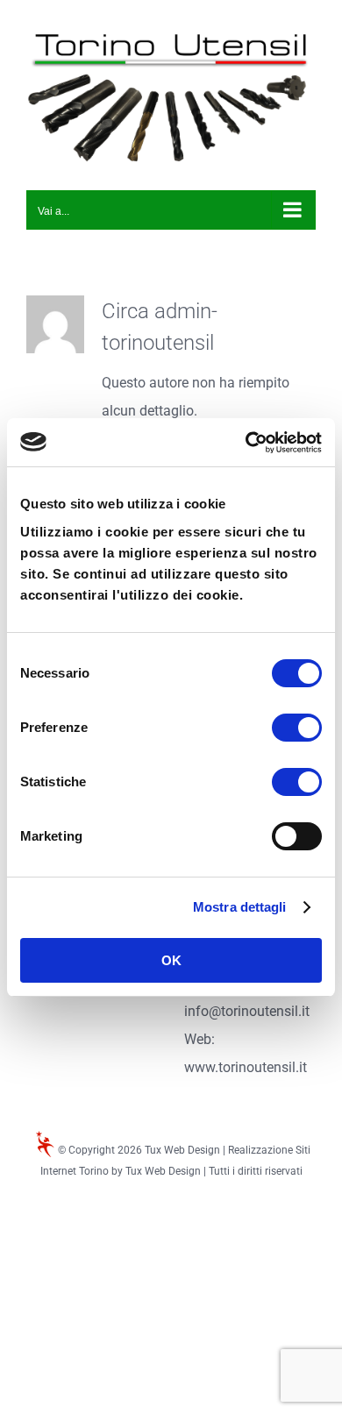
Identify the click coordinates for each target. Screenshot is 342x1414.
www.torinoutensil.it (245, 1067)
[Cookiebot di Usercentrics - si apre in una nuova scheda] (246, 442)
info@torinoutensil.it (247, 1011)
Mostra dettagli (240, 906)
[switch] (297, 728)
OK (171, 960)
